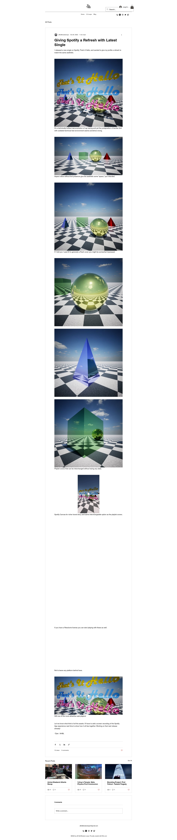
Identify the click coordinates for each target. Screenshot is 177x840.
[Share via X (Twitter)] (60, 744)
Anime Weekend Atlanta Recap (56, 783)
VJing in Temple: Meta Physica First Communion (87, 783)
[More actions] (121, 35)
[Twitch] (128, 15)
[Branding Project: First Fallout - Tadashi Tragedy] (118, 771)
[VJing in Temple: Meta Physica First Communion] (88, 771)
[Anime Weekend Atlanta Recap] (58, 771)
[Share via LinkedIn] (64, 744)
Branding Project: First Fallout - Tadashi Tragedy (117, 783)
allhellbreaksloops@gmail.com (89, 826)
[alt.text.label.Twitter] (125, 15)
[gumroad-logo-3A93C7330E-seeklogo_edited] (117, 15)
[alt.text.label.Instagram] (123, 15)
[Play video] (88, 494)
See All (130, 760)
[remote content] (88, 573)
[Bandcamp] (120, 15)
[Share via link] (69, 744)
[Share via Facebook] (55, 744)
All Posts (48, 22)
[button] (132, 7)
